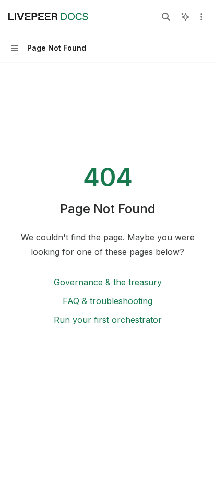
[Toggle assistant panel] (185, 16)
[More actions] (201, 16)
